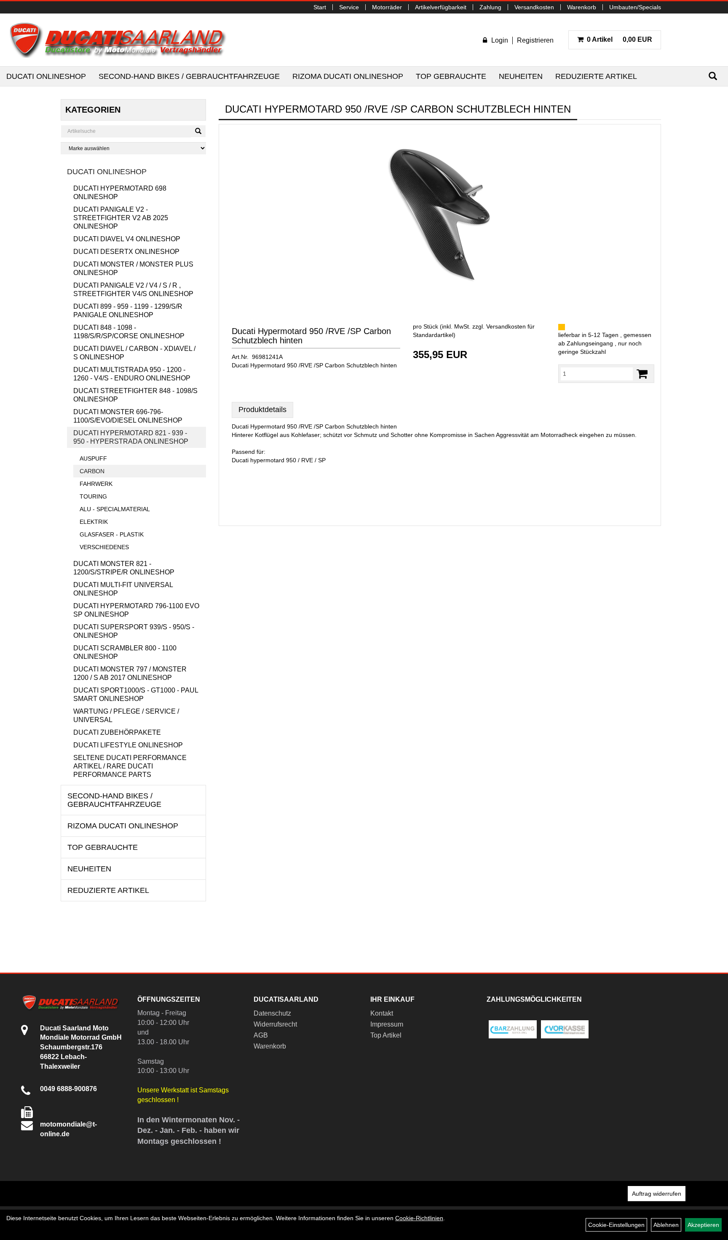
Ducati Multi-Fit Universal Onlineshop (123, 589)
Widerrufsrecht (275, 1024)
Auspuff (93, 458)
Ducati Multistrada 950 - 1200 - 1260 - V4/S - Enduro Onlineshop (131, 374)
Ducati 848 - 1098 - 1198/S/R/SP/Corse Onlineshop (129, 332)
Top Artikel (385, 1035)
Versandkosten (534, 7)
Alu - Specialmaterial (115, 509)
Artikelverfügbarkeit (440, 7)
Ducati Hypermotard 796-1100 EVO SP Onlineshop (136, 610)
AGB (261, 1035)
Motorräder (387, 7)
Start (319, 7)
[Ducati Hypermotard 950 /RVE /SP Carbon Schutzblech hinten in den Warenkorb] (642, 374)
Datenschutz (272, 1013)
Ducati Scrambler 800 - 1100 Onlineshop (125, 652)
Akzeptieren (703, 1224)
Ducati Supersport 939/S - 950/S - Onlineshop (133, 631)
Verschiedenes (104, 547)
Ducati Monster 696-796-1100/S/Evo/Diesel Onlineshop (127, 416)
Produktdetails (262, 409)
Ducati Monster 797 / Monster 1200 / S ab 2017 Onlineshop (130, 673)
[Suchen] (713, 76)
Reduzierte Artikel (596, 76)
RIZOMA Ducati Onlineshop (347, 76)
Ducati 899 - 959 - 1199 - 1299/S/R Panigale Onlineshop (127, 310)
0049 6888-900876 (68, 1088)
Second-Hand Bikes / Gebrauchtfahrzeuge (189, 76)
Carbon (92, 471)
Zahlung (490, 7)
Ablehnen (666, 1224)
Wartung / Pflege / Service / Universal (126, 715)
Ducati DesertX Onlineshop (126, 251)
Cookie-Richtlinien (419, 1218)
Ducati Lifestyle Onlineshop (128, 745)
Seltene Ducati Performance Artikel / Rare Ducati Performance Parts (130, 766)
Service (349, 7)
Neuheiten (521, 76)
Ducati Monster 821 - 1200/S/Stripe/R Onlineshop (123, 568)
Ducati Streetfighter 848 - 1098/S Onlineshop (135, 395)
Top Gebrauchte (451, 76)
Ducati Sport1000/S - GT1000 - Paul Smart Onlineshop (135, 694)
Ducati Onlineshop (46, 76)
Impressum (386, 1024)
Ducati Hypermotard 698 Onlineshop (119, 192)
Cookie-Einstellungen (616, 1224)
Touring (93, 496)
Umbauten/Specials (635, 7)
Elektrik (94, 521)
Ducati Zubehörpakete (117, 732)
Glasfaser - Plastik (112, 534)
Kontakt (381, 1013)
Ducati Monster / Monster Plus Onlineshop (133, 268)
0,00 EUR (619, 39)
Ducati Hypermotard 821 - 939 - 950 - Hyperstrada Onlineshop (130, 437)
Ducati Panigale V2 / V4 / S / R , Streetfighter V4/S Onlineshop (133, 289)
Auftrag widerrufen (656, 1193)
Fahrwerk (96, 483)
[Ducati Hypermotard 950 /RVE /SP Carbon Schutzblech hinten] (439, 214)
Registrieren (535, 40)
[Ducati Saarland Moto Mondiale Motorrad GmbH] (122, 40)
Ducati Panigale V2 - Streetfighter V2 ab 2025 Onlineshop (120, 218)
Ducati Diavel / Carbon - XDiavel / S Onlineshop (134, 353)
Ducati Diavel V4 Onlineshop (126, 239)
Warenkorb (581, 7)
